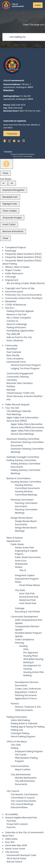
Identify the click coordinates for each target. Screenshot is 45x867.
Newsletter (10, 301)
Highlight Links (10, 203)
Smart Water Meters (29, 585)
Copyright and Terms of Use (19, 288)
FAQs (25, 649)
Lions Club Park (26, 593)
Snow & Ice (20, 560)
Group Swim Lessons (17, 824)
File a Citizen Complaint (19, 317)
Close (5, 173)
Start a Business (15, 340)
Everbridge (10, 250)
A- (4, 183)
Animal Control (14, 861)
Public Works (17, 544)
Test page (10, 276)
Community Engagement (20, 373)
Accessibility (28, 156)
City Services (12, 852)
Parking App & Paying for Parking (27, 726)
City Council (13, 791)
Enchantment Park (28, 596)
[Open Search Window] (23, 140)
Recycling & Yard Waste (27, 611)
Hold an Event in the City (19, 337)
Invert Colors (9, 224)
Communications (20, 766)
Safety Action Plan (24, 547)
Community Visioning (18, 376)
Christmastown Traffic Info (20, 393)
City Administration (21, 774)
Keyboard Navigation (13, 190)
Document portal (14, 291)
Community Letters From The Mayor (23, 298)
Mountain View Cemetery (20, 383)
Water (18, 582)
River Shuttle (13, 355)
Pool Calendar (14, 352)
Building (27, 675)
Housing (23, 646)
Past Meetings (14, 414)
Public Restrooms (14, 273)
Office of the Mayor (17, 741)
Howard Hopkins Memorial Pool (21, 817)
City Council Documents (23, 800)
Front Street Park (27, 603)
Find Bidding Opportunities (20, 330)
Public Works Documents (28, 557)
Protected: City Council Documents (23, 294)
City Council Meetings (22, 804)
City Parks (20, 590)
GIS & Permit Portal (16, 858)
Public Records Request (17, 404)
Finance (15, 703)
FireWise (11, 386)
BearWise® (12, 348)
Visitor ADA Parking (20, 720)
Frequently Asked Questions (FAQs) (23, 254)
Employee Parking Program (29, 751)
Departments (13, 541)
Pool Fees (11, 820)
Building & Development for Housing (32, 665)
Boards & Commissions (19, 478)
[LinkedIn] (18, 140)
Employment (11, 280)
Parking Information (17, 717)
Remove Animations (13, 231)
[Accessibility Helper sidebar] (6, 164)
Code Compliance (24, 639)
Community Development (24, 616)
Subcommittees (19, 807)
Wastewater (21, 563)
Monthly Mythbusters (25, 777)
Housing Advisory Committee (26, 481)
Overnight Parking (20, 733)
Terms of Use (17, 156)
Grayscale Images (12, 217)
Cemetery (12, 380)
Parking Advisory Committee (21, 460)
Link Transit (20, 754)
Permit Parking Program (23, 736)
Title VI (22, 570)
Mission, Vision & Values (17, 267)
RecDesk (11, 389)
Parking (14, 748)
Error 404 (10, 842)
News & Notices (15, 537)
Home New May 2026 (16, 845)
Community (11, 345)
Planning (19, 642)
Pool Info (11, 827)
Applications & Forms (26, 698)
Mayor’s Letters (22, 769)
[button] (11, 133)
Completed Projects (15, 247)
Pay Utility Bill (13, 334)
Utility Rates (11, 839)
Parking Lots (17, 730)
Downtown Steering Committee (23, 439)
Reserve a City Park (16, 314)
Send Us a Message (17, 324)
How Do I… (10, 307)
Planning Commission (22, 499)
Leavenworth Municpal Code (21, 855)
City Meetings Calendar (19, 411)
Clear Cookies (10, 210)
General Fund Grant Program (26, 365)
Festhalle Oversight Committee (23, 457)
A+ (12, 183)
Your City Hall (12, 407)
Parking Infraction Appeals (20, 311)
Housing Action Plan (33, 672)
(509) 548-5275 (18, 105)
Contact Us (12, 321)
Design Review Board (21, 517)
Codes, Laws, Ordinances (28, 688)
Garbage (19, 608)
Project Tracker (13, 270)
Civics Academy (15, 358)
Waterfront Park (27, 600)
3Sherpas (31, 154)
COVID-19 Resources (15, 304)
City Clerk (16, 744)
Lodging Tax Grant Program (25, 368)
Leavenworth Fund (16, 361)
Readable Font (10, 197)
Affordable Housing (33, 659)
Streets (18, 567)
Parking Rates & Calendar (24, 723)
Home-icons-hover (15, 848)
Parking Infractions (16, 327)
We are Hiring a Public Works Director (26, 283)
